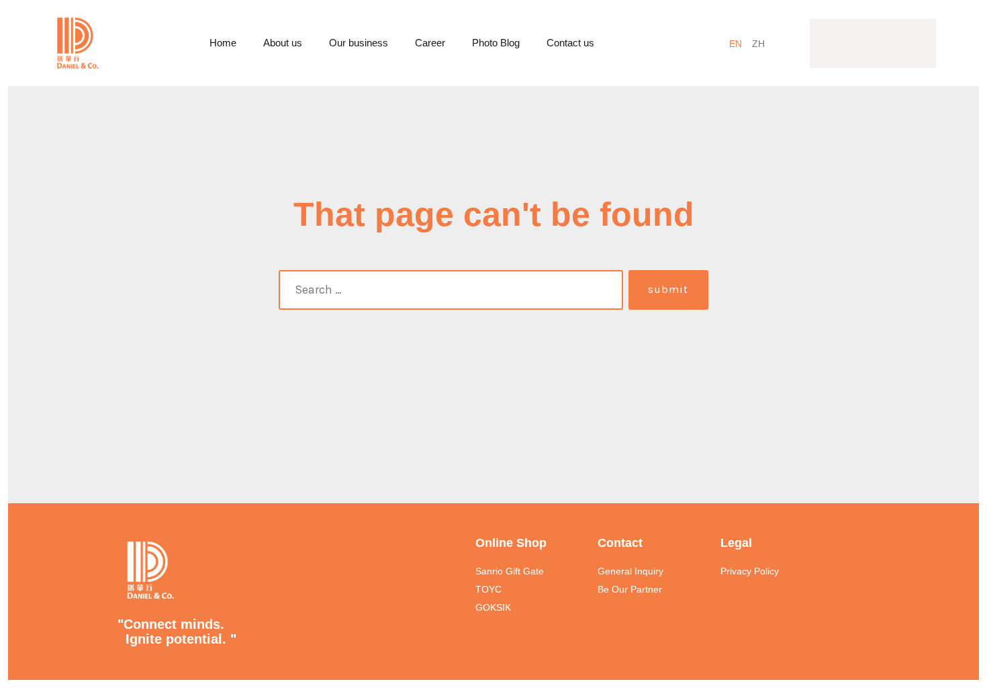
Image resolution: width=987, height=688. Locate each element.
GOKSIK (493, 607)
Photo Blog (496, 42)
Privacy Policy (749, 571)
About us (282, 42)
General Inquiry (630, 571)
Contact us (570, 42)
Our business (358, 42)
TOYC (488, 589)
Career (430, 42)
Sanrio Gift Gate (509, 571)
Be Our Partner (630, 589)
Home (222, 42)
